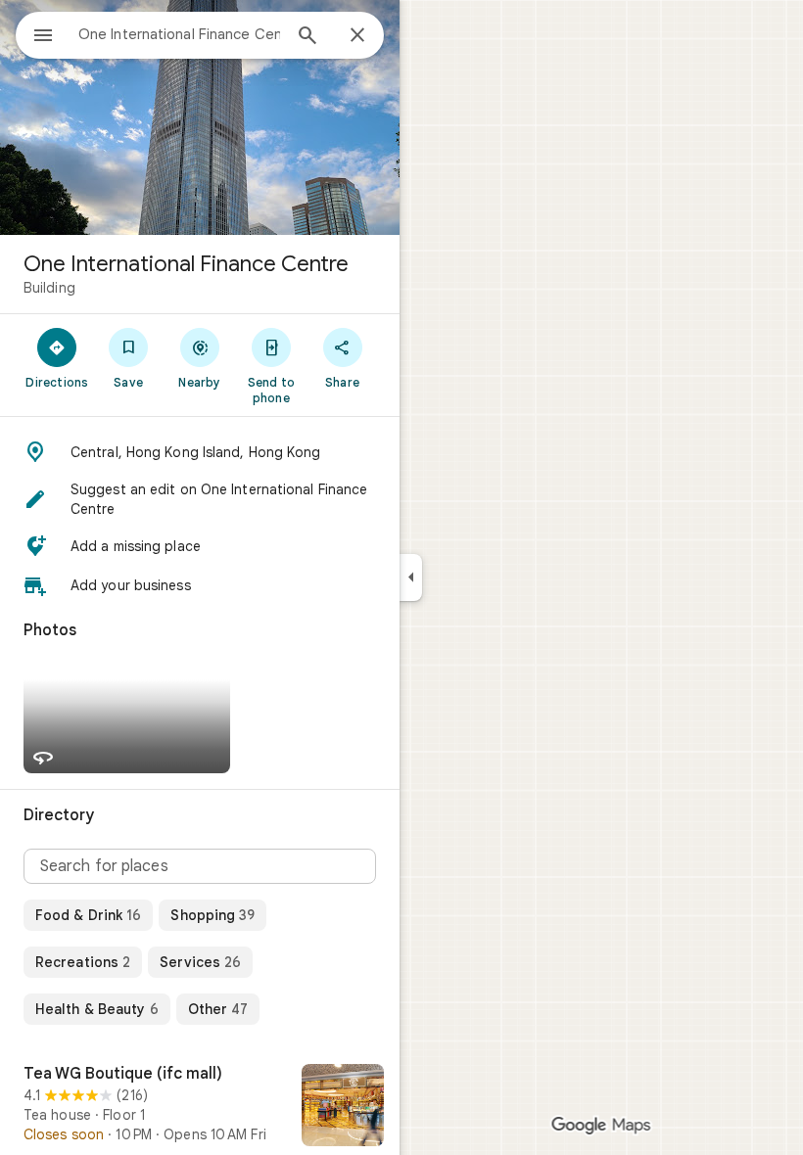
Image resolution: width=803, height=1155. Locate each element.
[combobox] (179, 34)
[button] (200, 452)
